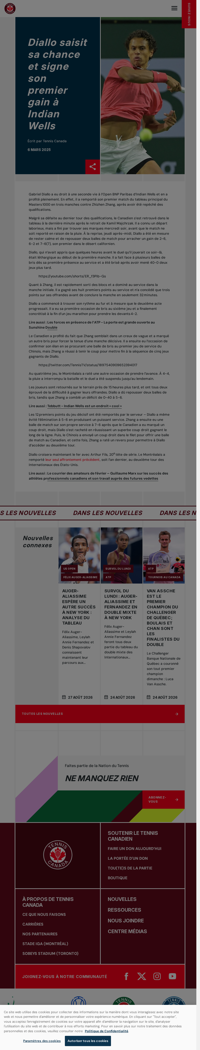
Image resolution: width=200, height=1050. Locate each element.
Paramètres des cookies (42, 1041)
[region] (98, 1027)
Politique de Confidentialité (106, 1031)
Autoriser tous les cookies (88, 1041)
